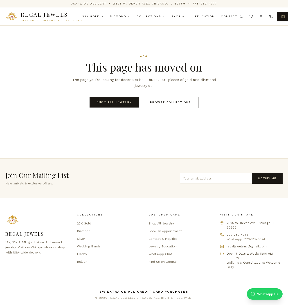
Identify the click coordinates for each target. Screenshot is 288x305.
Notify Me (267, 178)
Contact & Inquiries (162, 238)
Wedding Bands (89, 246)
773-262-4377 (205, 3)
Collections (149, 16)
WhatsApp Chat (160, 254)
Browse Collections (170, 102)
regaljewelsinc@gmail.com (247, 246)
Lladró (82, 254)
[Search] (241, 16)
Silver (81, 238)
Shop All (180, 16)
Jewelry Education (162, 246)
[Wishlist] (251, 16)
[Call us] (271, 16)
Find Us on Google (162, 261)
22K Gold (91, 16)
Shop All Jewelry (114, 102)
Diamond (118, 16)
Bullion (82, 261)
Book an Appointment (165, 231)
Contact (229, 16)
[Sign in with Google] (261, 16)
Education (205, 16)
